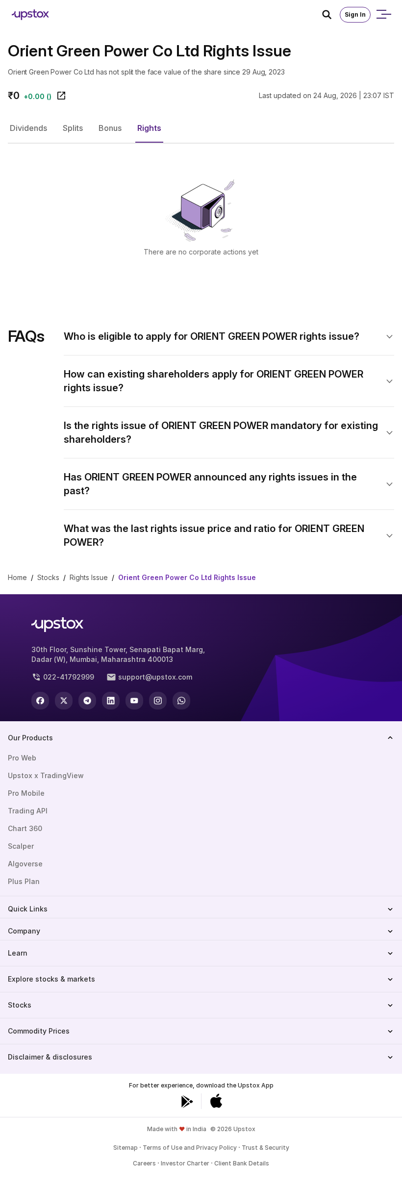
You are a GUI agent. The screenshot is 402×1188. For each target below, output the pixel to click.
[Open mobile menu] (383, 15)
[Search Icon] (331, 15)
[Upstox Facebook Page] (40, 700)
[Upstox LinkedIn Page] (111, 700)
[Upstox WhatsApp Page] (181, 700)
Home (17, 577)
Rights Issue (89, 577)
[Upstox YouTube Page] (134, 700)
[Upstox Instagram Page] (158, 700)
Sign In (355, 14)
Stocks (48, 577)
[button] (28, 128)
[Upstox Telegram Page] (87, 700)
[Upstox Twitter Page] (64, 700)
